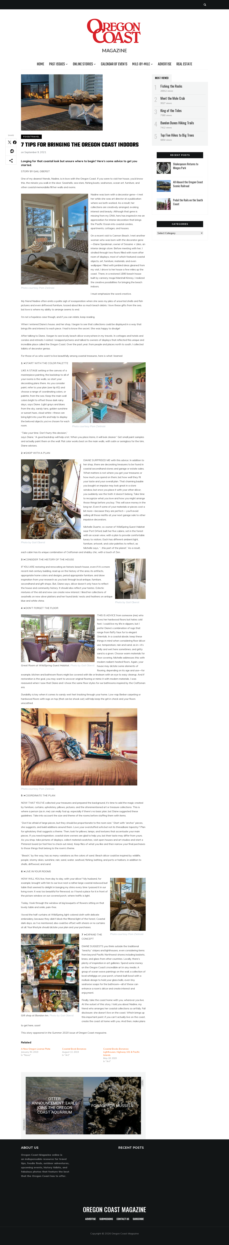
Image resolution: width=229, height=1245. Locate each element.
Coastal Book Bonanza (74, 1048)
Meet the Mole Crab (172, 98)
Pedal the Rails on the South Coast (188, 202)
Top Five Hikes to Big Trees (177, 135)
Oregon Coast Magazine (114, 1209)
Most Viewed (162, 78)
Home (40, 64)
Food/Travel (31, 136)
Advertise (164, 64)
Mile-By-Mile (141, 64)
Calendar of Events (114, 64)
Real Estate (184, 64)
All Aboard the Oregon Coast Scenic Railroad (188, 184)
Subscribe (138, 1219)
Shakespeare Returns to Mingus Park (185, 166)
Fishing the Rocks (171, 86)
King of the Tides (171, 110)
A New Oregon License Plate (35, 1048)
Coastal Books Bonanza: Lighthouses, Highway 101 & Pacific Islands (121, 1051)
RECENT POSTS (131, 1147)
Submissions (106, 1219)
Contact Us (123, 1219)
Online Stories (83, 64)
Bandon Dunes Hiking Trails (177, 122)
